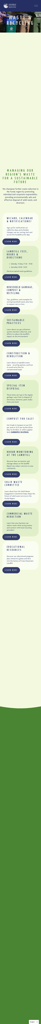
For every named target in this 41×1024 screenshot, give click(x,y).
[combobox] (34, 1022)
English (32, 1022)
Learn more (11, 242)
